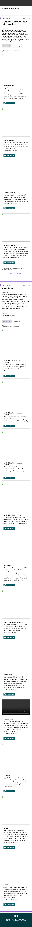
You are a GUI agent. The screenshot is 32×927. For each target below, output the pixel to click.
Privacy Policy (14, 924)
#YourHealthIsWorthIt (8, 315)
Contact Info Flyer (16, 273)
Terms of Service (21, 924)
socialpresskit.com (16, 922)
